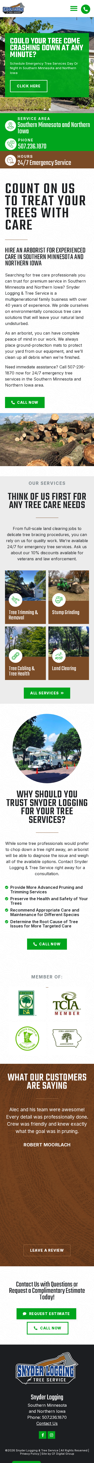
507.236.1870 (54, 1417)
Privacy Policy (29, 1453)
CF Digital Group (63, 1453)
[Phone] (11, 144)
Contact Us (47, 1423)
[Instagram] (51, 1435)
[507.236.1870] (85, 9)
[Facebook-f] (42, 1435)
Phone (26, 140)
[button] (74, 8)
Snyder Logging (47, 1397)
